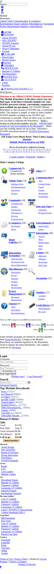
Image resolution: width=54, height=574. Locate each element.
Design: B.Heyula (27, 564)
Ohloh (4, 550)
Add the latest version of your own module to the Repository (26, 124)
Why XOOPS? (9, 40)
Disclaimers (16, 272)
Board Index (8, 57)
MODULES (10, 68)
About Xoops (7, 447)
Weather (14, 282)
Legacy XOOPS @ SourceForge (16, 510)
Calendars (42, 210)
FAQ (3, 469)
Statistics (24, 26)
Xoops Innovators (9, 455)
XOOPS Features (10, 43)
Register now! (18, 376)
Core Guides (7, 471)
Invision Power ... (9, 405)
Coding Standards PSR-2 (13, 512)
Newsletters (43, 193)
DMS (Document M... (11, 407)
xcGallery (5, 397)
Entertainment (6, 24)
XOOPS (7, 35)
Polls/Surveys (16, 213)
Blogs (40, 239)
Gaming (14, 207)
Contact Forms (44, 184)
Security (14, 193)
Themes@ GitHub (10, 485)
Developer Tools (17, 262)
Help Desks (15, 310)
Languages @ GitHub (11, 488)
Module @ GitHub (11, 71)
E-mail (41, 187)
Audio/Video (43, 226)
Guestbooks (16, 210)
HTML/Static (43, 243)
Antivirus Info (16, 259)
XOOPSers (6, 458)
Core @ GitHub (8, 499)
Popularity (31, 157)
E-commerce (35, 21)
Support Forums (8, 490)
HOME (8, 32)
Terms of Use (6, 559)
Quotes (14, 275)
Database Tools (17, 184)
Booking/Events (45, 213)
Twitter (4, 553)
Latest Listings (17, 157)
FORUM (8, 54)
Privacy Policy (21, 559)
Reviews (14, 216)
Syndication (43, 196)
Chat (40, 181)
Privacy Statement (10, 48)
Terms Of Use (8, 46)
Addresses (42, 256)
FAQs (13, 307)
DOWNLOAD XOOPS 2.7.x (18, 89)
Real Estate (15, 226)
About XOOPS (9, 38)
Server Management (19, 265)
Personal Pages (17, 219)
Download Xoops (9, 480)
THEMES (8, 65)
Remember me (9, 371)
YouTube (5, 548)
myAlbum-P (7, 394)
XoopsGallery (7, 402)
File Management (18, 187)
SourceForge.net (13, 339)
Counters (42, 296)
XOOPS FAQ (10, 77)
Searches (14, 278)
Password (4, 365)
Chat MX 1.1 (7, 413)
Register (6, 85)
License (5, 51)
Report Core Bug (9, 534)
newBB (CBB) (8, 399)
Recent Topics (9, 60)
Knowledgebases (18, 313)
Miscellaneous (36, 24)
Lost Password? (35, 376)
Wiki (40, 249)
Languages (15, 190)
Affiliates (42, 259)
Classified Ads (17, 203)
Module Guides (8, 474)
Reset (13, 374)
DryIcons (16, 347)
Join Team (6, 521)
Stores (13, 229)
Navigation (48, 24)
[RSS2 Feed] (18, 561)
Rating (40, 157)
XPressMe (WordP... (10, 415)
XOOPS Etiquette (9, 460)
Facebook (5, 540)
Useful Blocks (35, 26)
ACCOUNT (10, 79)
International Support (11, 493)
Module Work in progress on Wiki (27, 142)
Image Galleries (21, 24)
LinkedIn (5, 542)
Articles (41, 236)
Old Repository (9, 74)
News (40, 246)
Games (41, 229)
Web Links (42, 265)
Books (4, 466)
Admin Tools (6, 21)
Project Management (10, 26)
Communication (20, 21)
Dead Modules (44, 308)
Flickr (4, 545)
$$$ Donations (8, 518)
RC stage (42, 312)
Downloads (43, 262)
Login (5, 82)
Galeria (4, 410)
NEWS (7, 63)
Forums (41, 190)
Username (5, 359)
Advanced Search (8, 385)
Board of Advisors (9, 452)
